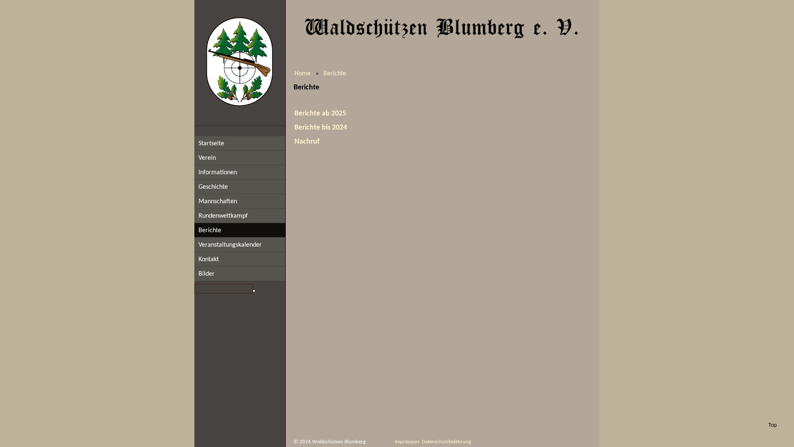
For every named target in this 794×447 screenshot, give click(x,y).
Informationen (217, 172)
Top (772, 425)
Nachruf (307, 141)
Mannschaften (217, 201)
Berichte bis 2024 (320, 127)
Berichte (209, 230)
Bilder (206, 274)
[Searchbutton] (254, 291)
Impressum (407, 442)
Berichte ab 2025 (320, 113)
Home (302, 73)
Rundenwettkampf (223, 216)
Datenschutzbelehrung (446, 442)
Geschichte (213, 187)
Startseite (211, 143)
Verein (207, 158)
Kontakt (208, 259)
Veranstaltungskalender (230, 245)
